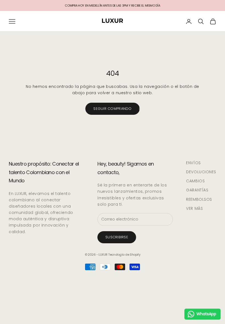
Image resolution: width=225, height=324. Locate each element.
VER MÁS (194, 208)
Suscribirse (116, 237)
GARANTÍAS (197, 190)
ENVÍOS (193, 163)
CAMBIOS (195, 181)
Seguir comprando (112, 108)
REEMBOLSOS (199, 199)
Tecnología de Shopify (124, 254)
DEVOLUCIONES (201, 172)
